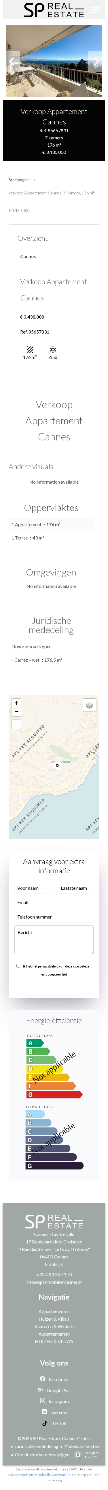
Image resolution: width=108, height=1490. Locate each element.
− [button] (16, 711)
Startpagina (19, 179)
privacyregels (18, 1474)
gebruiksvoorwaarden (54, 1474)
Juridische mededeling (36, 1446)
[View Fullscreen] (16, 724)
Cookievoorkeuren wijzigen (42, 1454)
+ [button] (16, 703)
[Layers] (89, 705)
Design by (91, 1455)
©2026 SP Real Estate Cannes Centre (54, 1438)
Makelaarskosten (81, 1446)
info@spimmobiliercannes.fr (54, 1282)
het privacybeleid (45, 966)
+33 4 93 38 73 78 (54, 1274)
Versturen (54, 987)
